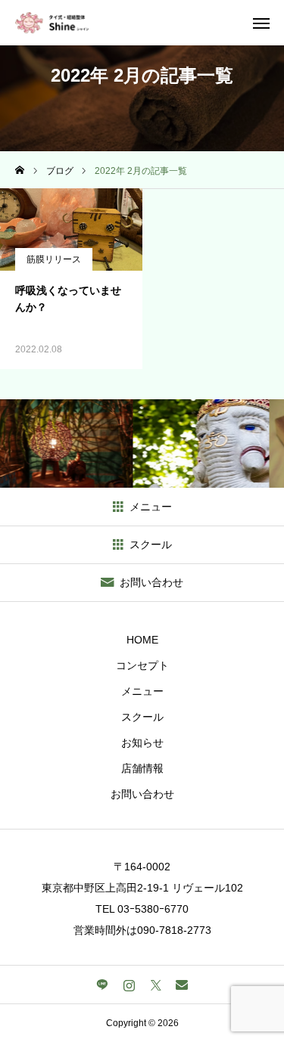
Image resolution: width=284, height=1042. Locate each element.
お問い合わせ (142, 794)
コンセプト (142, 665)
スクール (142, 717)
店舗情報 (142, 768)
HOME (142, 640)
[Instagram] (129, 984)
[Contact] (182, 984)
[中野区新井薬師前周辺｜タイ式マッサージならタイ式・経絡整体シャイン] (52, 22)
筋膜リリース (54, 259)
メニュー (142, 691)
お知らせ (142, 743)
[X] (155, 984)
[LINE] (102, 984)
